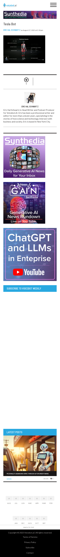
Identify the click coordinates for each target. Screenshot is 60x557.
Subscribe (30, 547)
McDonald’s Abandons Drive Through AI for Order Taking (28, 474)
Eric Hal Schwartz (11, 30)
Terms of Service (30, 537)
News (9, 479)
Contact (30, 553)
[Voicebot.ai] (23, 4)
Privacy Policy (30, 542)
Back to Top (28, 527)
